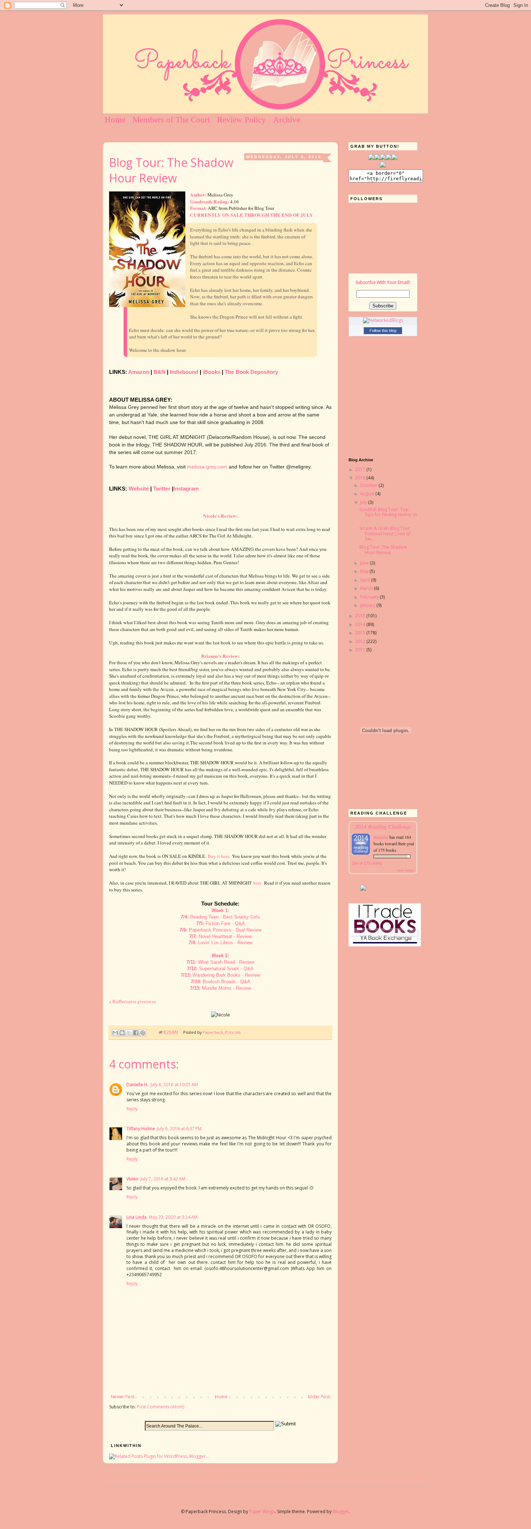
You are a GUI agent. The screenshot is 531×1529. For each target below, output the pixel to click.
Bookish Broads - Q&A (226, 981)
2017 (360, 469)
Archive (286, 119)
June (365, 563)
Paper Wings (262, 1511)
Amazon (138, 372)
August (367, 494)
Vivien (132, 1179)
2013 (360, 633)
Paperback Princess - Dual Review (225, 930)
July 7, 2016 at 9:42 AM (163, 1179)
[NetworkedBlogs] (383, 320)
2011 (360, 650)
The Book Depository (251, 372)
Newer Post (122, 1397)
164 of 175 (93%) (367, 863)
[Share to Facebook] (135, 1032)
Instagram (186, 489)
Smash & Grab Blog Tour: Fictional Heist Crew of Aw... (385, 533)
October (369, 485)
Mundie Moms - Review (226, 988)
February (370, 597)
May (365, 571)
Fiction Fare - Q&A (225, 923)
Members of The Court (171, 119)
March (367, 588)
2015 (360, 616)
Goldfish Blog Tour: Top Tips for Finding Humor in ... (388, 514)
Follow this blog (383, 330)
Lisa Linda (136, 1217)
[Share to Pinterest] (142, 1032)
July (364, 502)
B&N (159, 372)
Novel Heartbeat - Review (225, 936)
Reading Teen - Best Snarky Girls (225, 917)
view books (405, 870)
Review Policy (241, 119)
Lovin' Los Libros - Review (225, 942)
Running (381, 837)
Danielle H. (137, 1084)
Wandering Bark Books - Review (226, 975)
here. (258, 883)
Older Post (319, 1397)
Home (115, 119)
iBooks (211, 372)
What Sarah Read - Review (226, 962)
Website (139, 489)
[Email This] (115, 1032)
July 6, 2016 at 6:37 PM (179, 1129)
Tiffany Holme (140, 1129)
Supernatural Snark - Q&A (226, 968)
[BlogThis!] (122, 1032)
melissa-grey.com (207, 467)
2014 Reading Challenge (383, 826)
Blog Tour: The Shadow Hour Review (383, 549)
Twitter (161, 489)
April (365, 580)
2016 (360, 478)
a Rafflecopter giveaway (132, 1001)
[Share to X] (129, 1032)
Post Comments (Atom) (160, 1407)
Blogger (341, 1511)
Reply (132, 1109)
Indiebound (184, 372)
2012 (360, 641)
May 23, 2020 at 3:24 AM (173, 1217)
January (368, 605)
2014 (360, 624)
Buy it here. (219, 856)
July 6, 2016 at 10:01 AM (174, 1084)
